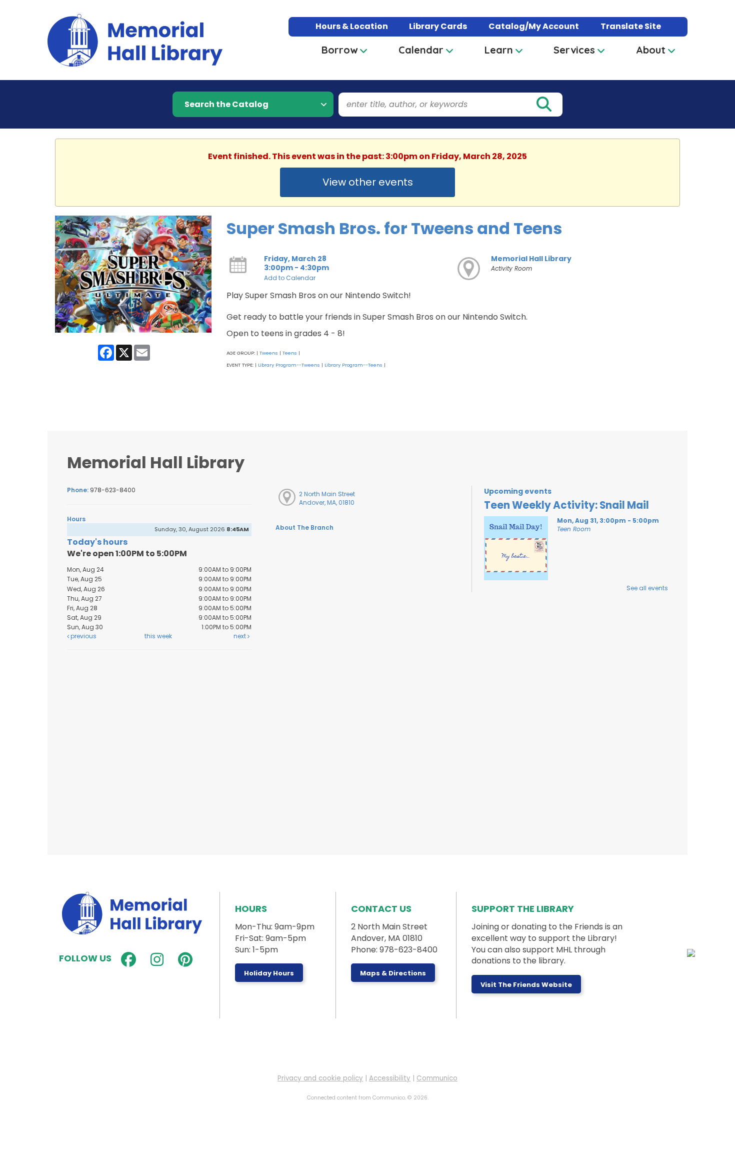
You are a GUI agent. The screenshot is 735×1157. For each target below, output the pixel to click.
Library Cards (438, 26)
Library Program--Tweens (289, 365)
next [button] (241, 636)
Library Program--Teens (353, 365)
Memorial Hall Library (531, 259)
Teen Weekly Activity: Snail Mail (566, 505)
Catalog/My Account (533, 26)
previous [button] (82, 636)
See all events (647, 588)
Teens (289, 353)
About (651, 50)
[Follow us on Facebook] (126, 959)
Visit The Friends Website (526, 984)
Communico (437, 1078)
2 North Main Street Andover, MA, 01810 (327, 498)
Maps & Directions (393, 973)
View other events (367, 182)
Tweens (269, 353)
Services (574, 50)
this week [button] (158, 636)
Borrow (340, 50)
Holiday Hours (269, 973)
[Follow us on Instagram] (154, 959)
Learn (498, 50)
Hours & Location (352, 26)
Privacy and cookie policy (320, 1078)
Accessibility (389, 1078)
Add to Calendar (290, 278)
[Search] (543, 105)
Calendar (421, 50)
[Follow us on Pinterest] (183, 959)
